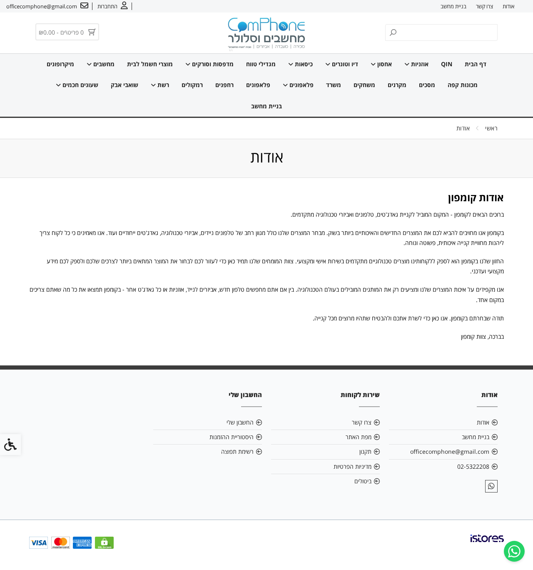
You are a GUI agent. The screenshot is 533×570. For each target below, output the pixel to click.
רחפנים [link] (224, 85)
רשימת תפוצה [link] (237, 451)
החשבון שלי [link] (240, 422)
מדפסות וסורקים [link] (212, 64)
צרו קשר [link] (484, 6)
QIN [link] (446, 64)
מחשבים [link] (103, 64)
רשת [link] (162, 85)
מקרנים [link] (397, 85)
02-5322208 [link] (473, 466)
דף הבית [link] (475, 64)
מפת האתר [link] (358, 437)
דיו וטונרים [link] (344, 64)
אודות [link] (508, 6)
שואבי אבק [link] (124, 85)
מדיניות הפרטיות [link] (352, 466)
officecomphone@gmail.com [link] (449, 451)
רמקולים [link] (192, 85)
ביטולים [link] (362, 481)
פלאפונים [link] (301, 85)
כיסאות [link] (303, 64)
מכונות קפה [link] (463, 85)
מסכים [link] (427, 85)
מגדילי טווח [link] (261, 64)
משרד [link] (333, 85)
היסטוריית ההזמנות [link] (231, 437)
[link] (514, 551)
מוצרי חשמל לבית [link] (150, 64)
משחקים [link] (364, 85)
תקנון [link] (365, 451)
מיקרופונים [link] (60, 64)
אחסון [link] (384, 64)
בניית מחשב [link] (453, 6)
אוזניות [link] (418, 64)
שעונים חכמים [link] (79, 85)
